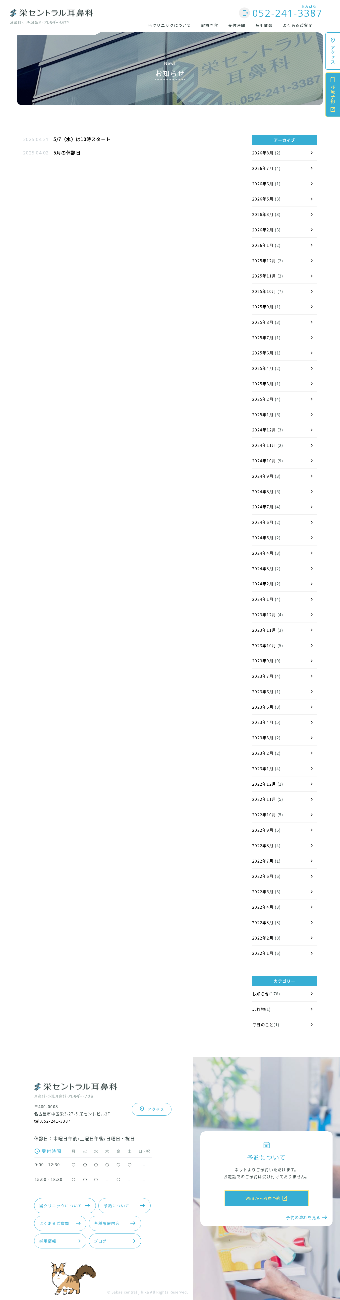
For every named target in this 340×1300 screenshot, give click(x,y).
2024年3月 (263, 568)
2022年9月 (263, 830)
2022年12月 (264, 784)
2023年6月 (263, 691)
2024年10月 (264, 461)
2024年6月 (263, 522)
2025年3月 (263, 384)
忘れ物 (258, 1009)
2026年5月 (263, 199)
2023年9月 (263, 661)
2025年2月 (263, 399)
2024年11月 (264, 445)
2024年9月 (263, 476)
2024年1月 (263, 599)
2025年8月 (263, 322)
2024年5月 (263, 538)
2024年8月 (263, 491)
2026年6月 (263, 184)
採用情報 (264, 25)
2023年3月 (263, 738)
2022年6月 (263, 876)
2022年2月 (263, 938)
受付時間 (236, 25)
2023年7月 (263, 676)
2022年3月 (263, 922)
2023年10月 (264, 645)
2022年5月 (263, 891)
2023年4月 (263, 722)
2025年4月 (263, 368)
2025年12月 (264, 261)
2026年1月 (263, 245)
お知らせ (260, 994)
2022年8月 (263, 845)
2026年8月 (263, 153)
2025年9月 (263, 307)
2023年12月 (264, 614)
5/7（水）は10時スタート (82, 139)
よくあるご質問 (298, 25)
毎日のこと (263, 1024)
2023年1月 (263, 768)
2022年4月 (263, 907)
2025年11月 (264, 276)
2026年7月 (263, 168)
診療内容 (209, 25)
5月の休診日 (67, 152)
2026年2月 (263, 230)
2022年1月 (263, 953)
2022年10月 (264, 815)
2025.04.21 (36, 139)
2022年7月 (263, 861)
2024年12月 (264, 430)
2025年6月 (263, 353)
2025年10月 (264, 291)
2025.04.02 (36, 153)
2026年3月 (263, 214)
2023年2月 (263, 753)
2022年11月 (264, 799)
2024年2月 (263, 584)
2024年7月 (263, 507)
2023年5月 (263, 707)
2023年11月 (264, 630)
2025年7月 (263, 338)
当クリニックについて (169, 25)
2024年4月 (263, 553)
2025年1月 (263, 414)
